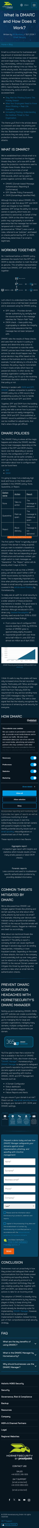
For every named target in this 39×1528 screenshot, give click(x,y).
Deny (19, 806)
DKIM (8, 473)
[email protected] (19, 1482)
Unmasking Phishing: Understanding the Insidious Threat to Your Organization (21, 115)
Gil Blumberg (18, 34)
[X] (14, 1500)
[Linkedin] (19, 1500)
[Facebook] (10, 1500)
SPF (7, 470)
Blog (11, 44)
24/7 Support (6, 1521)
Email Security (19, 37)
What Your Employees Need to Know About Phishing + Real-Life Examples (21, 106)
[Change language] (24, 5)
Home (3, 44)
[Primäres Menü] (34, 5)
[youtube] (24, 1500)
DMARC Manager (9, 1061)
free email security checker (25, 1100)
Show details (27, 787)
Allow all (19, 793)
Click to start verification (18, 1242)
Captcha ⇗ (12, 1244)
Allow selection (19, 799)
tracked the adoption (20, 612)
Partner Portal (10, 1524)
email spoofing (7, 831)
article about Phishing (23, 587)
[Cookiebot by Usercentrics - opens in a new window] (28, 720)
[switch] (33, 764)
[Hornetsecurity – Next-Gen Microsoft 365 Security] (7, 5)
